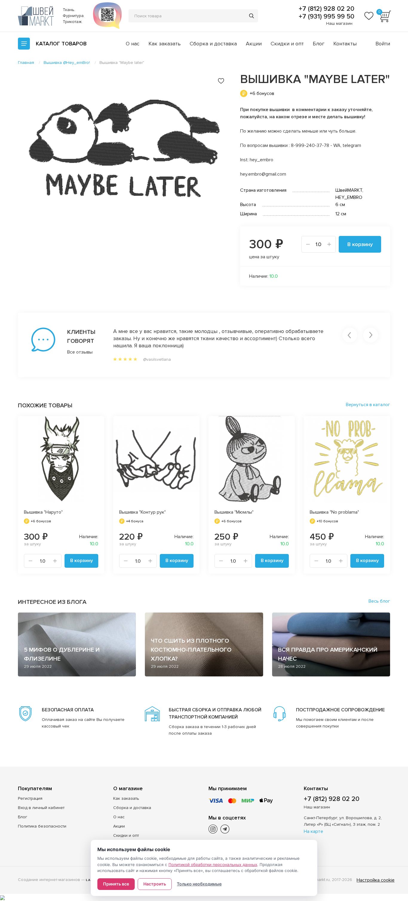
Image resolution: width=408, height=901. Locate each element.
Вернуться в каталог (368, 405)
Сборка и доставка (213, 43)
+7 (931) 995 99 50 (325, 17)
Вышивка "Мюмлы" (234, 512)
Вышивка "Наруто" (43, 512)
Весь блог (379, 601)
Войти (382, 43)
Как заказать (164, 43)
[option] (124, 149)
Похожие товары (45, 405)
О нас (132, 43)
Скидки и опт (287, 43)
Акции (254, 43)
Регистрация (30, 798)
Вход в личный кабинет (41, 807)
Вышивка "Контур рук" (142, 512)
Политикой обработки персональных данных (212, 864)
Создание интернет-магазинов (49, 879)
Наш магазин (339, 23)
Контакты (345, 43)
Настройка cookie (376, 880)
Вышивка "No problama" (334, 512)
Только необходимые (199, 883)
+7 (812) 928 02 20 (325, 9)
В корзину (360, 244)
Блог (318, 43)
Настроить (154, 883)
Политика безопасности (42, 826)
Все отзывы (80, 352)
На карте (313, 831)
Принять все (116, 883)
